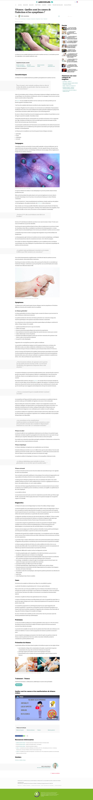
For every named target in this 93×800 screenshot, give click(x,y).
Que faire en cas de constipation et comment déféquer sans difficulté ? (71, 50)
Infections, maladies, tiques (20, 760)
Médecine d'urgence (20, 730)
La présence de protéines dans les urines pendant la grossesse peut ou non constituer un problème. (72, 46)
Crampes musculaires (31, 66)
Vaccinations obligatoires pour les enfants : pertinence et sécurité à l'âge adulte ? (72, 42)
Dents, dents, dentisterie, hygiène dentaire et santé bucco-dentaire (70, 84)
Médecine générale (51, 730)
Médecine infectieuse (31, 730)
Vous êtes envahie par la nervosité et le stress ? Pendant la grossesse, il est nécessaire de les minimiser (72, 37)
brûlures (40, 203)
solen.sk (17, 751)
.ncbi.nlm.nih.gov (22, 746)
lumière (35, 380)
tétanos (18, 100)
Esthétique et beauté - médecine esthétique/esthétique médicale (68, 88)
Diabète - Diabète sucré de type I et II (69, 85)
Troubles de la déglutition (21, 66)
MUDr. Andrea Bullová (25, 16)
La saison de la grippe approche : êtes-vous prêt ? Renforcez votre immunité (72, 28)
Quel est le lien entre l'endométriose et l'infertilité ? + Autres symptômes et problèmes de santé (72, 70)
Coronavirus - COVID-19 (67, 81)
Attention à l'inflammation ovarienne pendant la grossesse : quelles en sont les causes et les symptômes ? (72, 61)
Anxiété (38, 66)
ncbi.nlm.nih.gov (22, 744)
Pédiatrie (39, 730)
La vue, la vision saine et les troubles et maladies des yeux (69, 91)
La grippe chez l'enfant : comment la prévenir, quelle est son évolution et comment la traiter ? (72, 66)
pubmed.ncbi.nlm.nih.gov (20, 742)
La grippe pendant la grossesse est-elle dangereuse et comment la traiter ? (72, 33)
